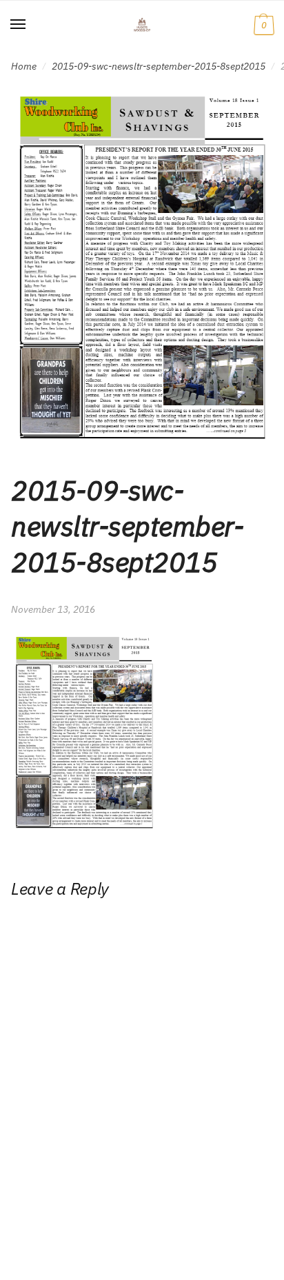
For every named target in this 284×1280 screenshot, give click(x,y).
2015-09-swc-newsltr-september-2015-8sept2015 (158, 66)
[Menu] (18, 24)
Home (24, 66)
